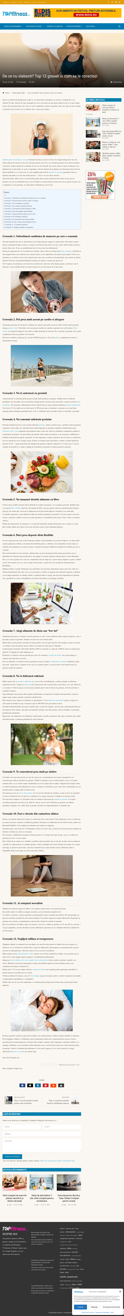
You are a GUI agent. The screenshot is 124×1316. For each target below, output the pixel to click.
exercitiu (62, 1259)
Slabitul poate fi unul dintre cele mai (15, 159)
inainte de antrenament (56, 700)
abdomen (62, 1228)
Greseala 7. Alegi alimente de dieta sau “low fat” (20, 214)
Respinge (94, 1307)
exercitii (75, 1252)
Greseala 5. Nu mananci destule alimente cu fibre (20, 208)
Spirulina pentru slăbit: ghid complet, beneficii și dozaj (111, 155)
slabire (74, 1284)
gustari (62, 1262)
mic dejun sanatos (71, 1262)
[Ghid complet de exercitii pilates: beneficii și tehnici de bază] (93, 107)
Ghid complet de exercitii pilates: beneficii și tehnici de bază (14, 1198)
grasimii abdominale (73, 405)
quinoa (82, 1269)
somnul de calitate (39, 969)
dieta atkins (74, 1248)
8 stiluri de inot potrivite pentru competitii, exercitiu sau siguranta (42, 1234)
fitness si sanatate (19, 1051)
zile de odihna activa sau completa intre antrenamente (29, 960)
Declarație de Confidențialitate (102, 1312)
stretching (71, 1288)
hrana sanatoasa (66, 251)
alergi (57, 337)
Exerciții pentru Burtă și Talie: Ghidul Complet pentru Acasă (69, 1198)
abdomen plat (70, 1228)
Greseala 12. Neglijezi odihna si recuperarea (19, 227)
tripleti (77, 1288)
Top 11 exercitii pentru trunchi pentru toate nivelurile (26, 1100)
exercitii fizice (65, 1255)
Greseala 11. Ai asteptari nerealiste (17, 224)
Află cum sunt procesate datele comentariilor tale (57, 1160)
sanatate (62, 1284)
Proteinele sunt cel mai (11, 431)
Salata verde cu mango (77, 1281)
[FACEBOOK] (22, 1085)
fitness (73, 1259)
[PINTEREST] (46, 1085)
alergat (77, 1228)
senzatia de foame (55, 655)
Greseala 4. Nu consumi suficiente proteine (18, 206)
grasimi (79, 1259)
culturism (63, 1248)
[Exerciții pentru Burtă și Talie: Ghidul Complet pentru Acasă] (93, 134)
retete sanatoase (69, 1276)
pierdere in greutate (55, 172)
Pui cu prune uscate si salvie (73, 1269)
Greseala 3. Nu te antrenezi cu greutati (17, 203)
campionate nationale (67, 1238)
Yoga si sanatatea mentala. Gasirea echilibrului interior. (58, 1100)
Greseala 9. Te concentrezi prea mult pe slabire (19, 219)
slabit (79, 1284)
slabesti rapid (68, 1284)
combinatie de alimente (59, 661)
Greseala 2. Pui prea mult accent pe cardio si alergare (21, 201)
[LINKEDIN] (38, 1085)
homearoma (34, 1260)
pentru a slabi (13, 328)
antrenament (70, 1231)
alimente (62, 1232)
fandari (67, 1259)
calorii (80, 1235)
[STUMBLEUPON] (53, 1085)
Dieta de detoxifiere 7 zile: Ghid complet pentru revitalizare (42, 1198)
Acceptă (80, 1307)
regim (62, 1272)
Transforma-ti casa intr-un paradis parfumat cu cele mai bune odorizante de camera (42, 1262)
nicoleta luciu (64, 1265)
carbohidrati (79, 1238)
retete (67, 1272)
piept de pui (72, 1266)
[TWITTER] (30, 1085)
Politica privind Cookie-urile (88, 1312)
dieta (69, 1248)
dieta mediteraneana (65, 1252)
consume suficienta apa (26, 681)
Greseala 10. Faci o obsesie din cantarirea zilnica (21, 222)
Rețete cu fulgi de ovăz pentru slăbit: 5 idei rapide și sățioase (111, 144)
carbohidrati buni (63, 1241)
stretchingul (35, 976)
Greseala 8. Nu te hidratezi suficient (16, 216)
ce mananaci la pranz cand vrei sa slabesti (69, 1245)
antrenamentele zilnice (26, 953)
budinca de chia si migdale (71, 1235)
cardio (69, 1242)
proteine (42, 425)
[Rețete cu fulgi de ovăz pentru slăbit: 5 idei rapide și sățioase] (93, 145)
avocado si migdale (80, 1232)
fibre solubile (15, 508)
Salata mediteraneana (65, 1281)
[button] (120, 1292)
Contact (112, 1312)
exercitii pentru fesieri (76, 1255)
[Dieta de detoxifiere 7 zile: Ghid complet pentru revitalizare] (93, 122)
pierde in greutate (61, 799)
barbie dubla (62, 1235)
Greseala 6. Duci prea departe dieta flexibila (18, 211)
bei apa (28, 684)
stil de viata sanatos (25, 793)
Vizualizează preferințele (111, 1307)
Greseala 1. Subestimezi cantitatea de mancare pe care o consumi (25, 198)
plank (77, 1266)
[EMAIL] (61, 1085)
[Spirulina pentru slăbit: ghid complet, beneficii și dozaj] (93, 157)
